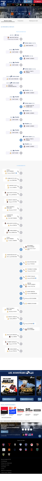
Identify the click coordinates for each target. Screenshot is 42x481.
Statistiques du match (33, 20)
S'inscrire (4, 431)
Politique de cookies (5, 465)
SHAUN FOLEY (13, 185)
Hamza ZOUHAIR (31, 278)
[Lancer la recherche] (20, 1)
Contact (2, 468)
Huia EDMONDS (13, 180)
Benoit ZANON (13, 225)
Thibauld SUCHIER (31, 271)
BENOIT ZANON (12, 199)
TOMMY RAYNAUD (12, 342)
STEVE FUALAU (31, 276)
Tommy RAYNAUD (13, 194)
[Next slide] (40, 4)
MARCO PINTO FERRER (30, 72)
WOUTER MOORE (31, 262)
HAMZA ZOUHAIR (31, 303)
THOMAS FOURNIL (32, 269)
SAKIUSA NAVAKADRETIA (12, 86)
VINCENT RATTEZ (14, 37)
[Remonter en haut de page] (39, 436)
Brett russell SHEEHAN (12, 256)
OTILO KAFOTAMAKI (10, 170)
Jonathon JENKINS (12, 240)
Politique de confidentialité (6, 463)
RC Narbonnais (6, 14)
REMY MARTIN (29, 45)
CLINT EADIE (15, 52)
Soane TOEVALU (31, 263)
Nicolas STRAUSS (13, 351)
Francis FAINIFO (13, 187)
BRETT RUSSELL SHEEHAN (10, 207)
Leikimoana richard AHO (31, 249)
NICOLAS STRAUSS (13, 78)
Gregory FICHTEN (13, 201)
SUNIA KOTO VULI (12, 178)
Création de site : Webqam (6, 472)
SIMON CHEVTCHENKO (31, 284)
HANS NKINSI (13, 230)
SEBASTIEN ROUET (12, 254)
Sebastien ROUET (13, 210)
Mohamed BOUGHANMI (30, 298)
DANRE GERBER (30, 58)
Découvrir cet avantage (9, 399)
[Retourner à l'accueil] (3, 4)
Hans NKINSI (14, 336)
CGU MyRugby (4, 461)
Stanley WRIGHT (13, 318)
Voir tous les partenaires (6, 417)
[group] (17, 5)
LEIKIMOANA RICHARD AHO (30, 106)
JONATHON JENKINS (10, 215)
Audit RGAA (3, 466)
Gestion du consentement (6, 470)
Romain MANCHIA (12, 232)
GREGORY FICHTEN (12, 192)
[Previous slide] (36, 4)
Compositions (20, 20)
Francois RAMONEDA (32, 293)
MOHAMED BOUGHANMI (30, 246)
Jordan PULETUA (31, 286)
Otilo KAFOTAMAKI (12, 218)
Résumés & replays (8, 20)
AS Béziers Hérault (36, 14)
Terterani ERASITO (11, 173)
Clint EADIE (16, 39)
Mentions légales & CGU (6, 459)
